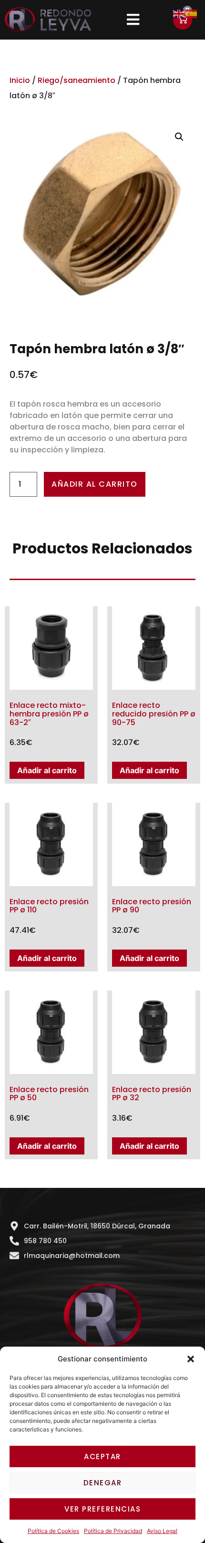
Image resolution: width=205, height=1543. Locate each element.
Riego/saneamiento (76, 80)
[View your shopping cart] (182, 20)
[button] (190, 1359)
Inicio (20, 80)
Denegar (102, 1483)
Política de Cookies (53, 1530)
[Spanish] (191, 13)
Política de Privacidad (113, 1530)
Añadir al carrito (94, 484)
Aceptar (102, 1456)
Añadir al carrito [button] (47, 770)
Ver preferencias (102, 1509)
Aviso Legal (162, 1530)
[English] (179, 13)
